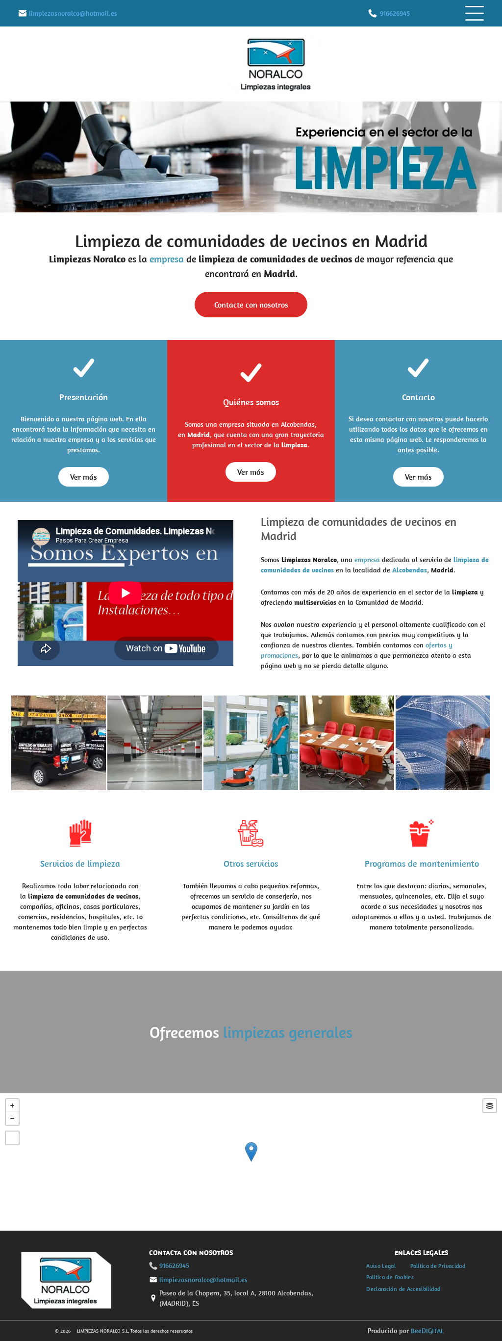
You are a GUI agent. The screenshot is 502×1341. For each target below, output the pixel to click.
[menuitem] (381, 1265)
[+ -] (251, 1162)
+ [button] (12, 1105)
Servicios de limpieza (80, 863)
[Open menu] (474, 13)
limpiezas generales (287, 1032)
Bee (416, 1330)
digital (433, 1330)
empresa (167, 259)
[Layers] (489, 1105)
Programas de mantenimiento (422, 863)
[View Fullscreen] (12, 1138)
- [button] (12, 1118)
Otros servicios (251, 863)
